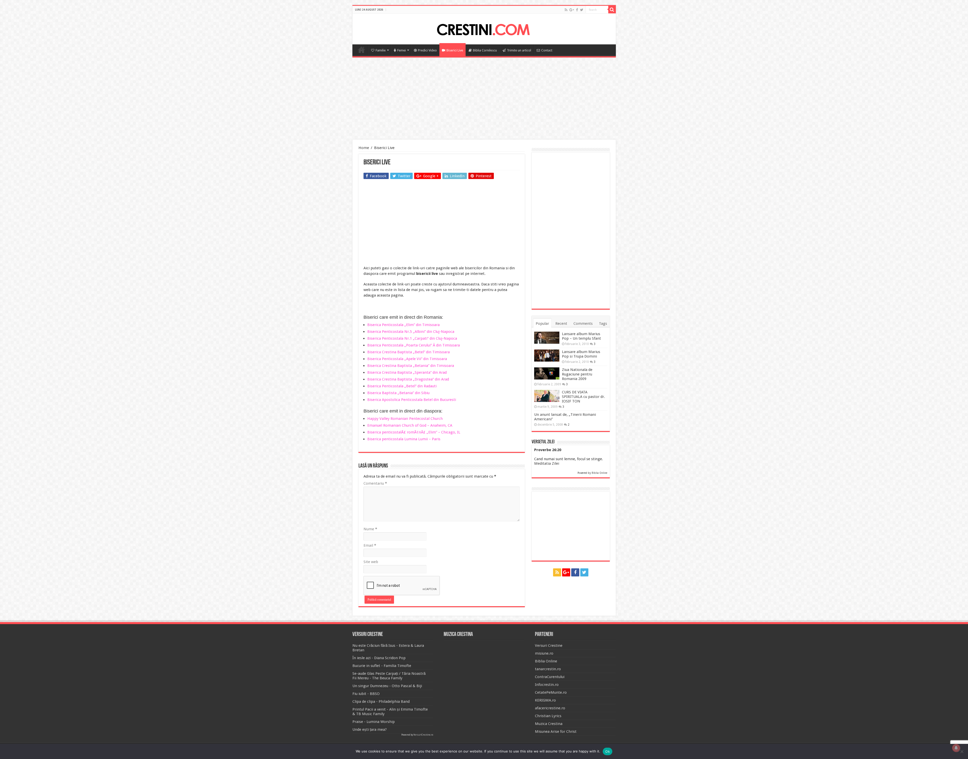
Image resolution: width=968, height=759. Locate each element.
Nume (370, 529)
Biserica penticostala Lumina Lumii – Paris (403, 439)
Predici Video (427, 50)
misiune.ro (544, 653)
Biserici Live (454, 50)
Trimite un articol (519, 50)
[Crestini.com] (484, 28)
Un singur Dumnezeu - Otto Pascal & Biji (387, 686)
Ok (607, 751)
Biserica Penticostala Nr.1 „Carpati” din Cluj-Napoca (412, 338)
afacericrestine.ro (550, 708)
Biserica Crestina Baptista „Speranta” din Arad (407, 372)
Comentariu (375, 483)
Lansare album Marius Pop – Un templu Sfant (581, 336)
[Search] (612, 9)
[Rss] (566, 10)
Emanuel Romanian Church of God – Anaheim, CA (409, 425)
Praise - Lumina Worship (373, 721)
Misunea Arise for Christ (556, 731)
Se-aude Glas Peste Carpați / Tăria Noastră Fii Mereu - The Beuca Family (389, 675)
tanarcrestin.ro (548, 669)
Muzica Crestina (548, 723)
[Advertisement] (484, 99)
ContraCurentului (549, 677)
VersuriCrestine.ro (423, 735)
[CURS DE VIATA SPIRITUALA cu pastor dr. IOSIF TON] (546, 396)
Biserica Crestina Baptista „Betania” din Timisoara (410, 365)
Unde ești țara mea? (369, 729)
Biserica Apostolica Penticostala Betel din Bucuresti (411, 399)
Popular (542, 323)
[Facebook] (577, 10)
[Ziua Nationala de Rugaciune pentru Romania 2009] (546, 373)
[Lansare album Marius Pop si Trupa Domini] (546, 355)
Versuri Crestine (548, 645)
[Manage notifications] (956, 748)
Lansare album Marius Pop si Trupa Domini (581, 354)
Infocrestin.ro (547, 684)
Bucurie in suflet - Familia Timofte (381, 665)
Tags (603, 323)
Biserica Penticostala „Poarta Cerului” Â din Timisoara (413, 345)
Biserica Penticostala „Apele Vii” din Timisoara (407, 359)
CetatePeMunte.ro (551, 692)
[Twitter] (582, 10)
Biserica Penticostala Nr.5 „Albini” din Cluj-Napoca (410, 331)
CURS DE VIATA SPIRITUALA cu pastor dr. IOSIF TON (583, 396)
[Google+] (571, 10)
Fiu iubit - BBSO (366, 693)
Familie (381, 50)
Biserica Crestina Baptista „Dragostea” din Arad (408, 379)
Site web (371, 562)
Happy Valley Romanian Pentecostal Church (405, 418)
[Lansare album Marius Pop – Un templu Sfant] (546, 338)
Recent (561, 323)
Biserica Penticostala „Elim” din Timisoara (403, 325)
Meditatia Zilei (546, 463)
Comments (583, 323)
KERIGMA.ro (545, 700)
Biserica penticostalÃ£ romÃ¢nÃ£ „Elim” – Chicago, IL (413, 432)
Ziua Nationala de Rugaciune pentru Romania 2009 (577, 374)
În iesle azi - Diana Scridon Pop (379, 658)
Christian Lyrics (548, 716)
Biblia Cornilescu (485, 50)
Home (361, 49)
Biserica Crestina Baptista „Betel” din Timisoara (408, 352)
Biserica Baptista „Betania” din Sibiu (398, 393)
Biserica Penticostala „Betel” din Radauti (402, 386)
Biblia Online (599, 473)
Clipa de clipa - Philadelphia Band (381, 701)
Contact (546, 50)
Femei (401, 50)
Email (370, 545)
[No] (961, 751)
